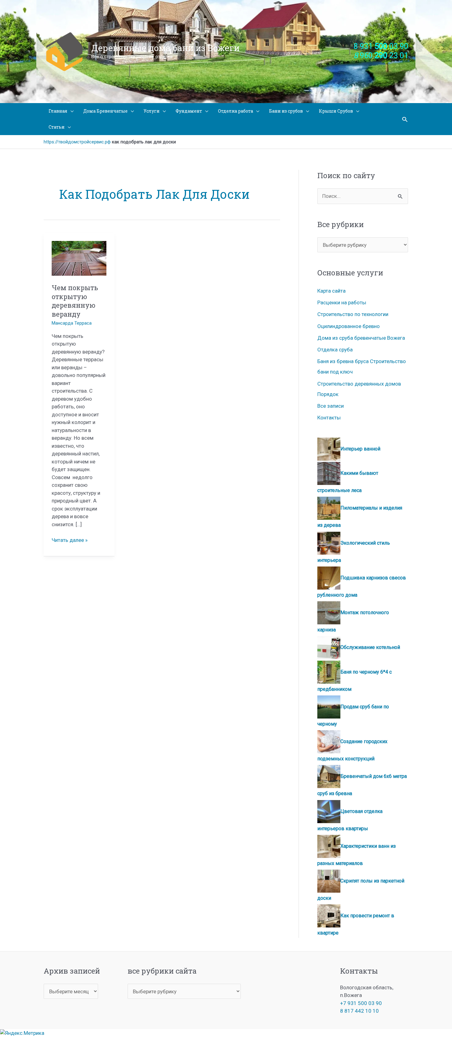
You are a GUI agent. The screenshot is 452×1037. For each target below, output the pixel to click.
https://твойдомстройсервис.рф (77, 142)
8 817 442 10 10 (359, 1011)
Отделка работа (235, 111)
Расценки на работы (341, 302)
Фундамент (189, 111)
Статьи (57, 127)
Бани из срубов (286, 111)
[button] (404, 119)
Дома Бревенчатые (105, 111)
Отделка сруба (335, 349)
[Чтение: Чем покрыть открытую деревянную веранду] (79, 258)
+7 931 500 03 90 (361, 1003)
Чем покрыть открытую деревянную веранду (75, 300)
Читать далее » (70, 540)
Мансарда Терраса (72, 323)
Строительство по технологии (352, 314)
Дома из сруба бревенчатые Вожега (361, 338)
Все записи (330, 406)
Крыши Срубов (336, 111)
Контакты (329, 417)
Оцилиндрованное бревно (348, 326)
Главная (58, 111)
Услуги (152, 111)
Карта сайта (331, 291)
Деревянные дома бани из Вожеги (165, 48)
